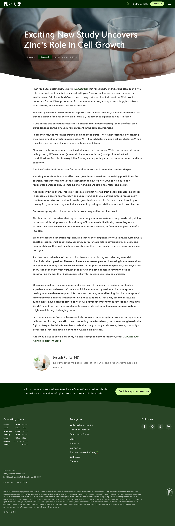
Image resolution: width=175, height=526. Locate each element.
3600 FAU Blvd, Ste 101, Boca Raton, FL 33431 (22, 477)
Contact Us (157, 4)
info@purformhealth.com (14, 474)
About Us (74, 443)
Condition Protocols (80, 429)
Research (45, 57)
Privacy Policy (8, 482)
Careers (74, 461)
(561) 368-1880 (140, 3)
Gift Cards (75, 457)
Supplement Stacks (79, 434)
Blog (72, 439)
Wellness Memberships (81, 425)
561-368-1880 (9, 470)
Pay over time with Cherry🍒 (84, 452)
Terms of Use (21, 482)
